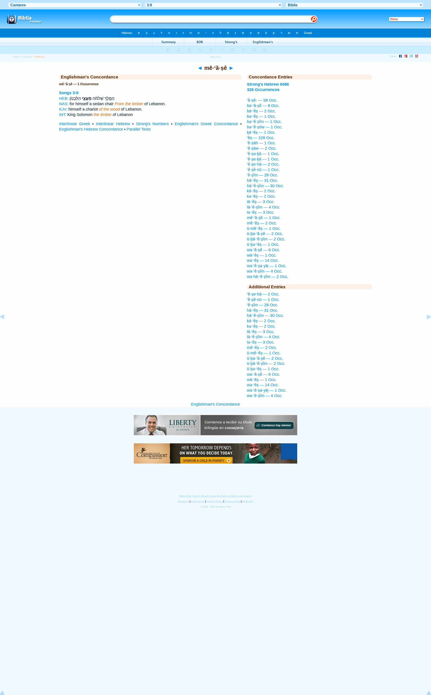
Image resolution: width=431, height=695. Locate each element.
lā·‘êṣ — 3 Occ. (261, 202)
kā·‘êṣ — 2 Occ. (261, 191)
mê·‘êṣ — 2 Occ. (262, 223)
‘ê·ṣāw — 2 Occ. (262, 148)
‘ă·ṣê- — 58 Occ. (262, 100)
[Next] (425, 327)
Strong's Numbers (152, 124)
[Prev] (5, 327)
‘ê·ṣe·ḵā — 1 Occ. (263, 159)
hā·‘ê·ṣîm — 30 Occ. (265, 186)
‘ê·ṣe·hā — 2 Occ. (263, 164)
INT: (62, 114)
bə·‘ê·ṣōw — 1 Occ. (264, 127)
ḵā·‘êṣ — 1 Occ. (261, 132)
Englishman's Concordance (215, 404)
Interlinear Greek (74, 124)
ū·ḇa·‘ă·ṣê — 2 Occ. (265, 233)
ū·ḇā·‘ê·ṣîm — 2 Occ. (266, 239)
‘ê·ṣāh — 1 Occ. (261, 143)
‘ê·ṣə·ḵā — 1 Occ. (263, 153)
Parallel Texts (139, 129)
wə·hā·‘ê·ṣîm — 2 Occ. (267, 276)
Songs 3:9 (68, 93)
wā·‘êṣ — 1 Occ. (262, 255)
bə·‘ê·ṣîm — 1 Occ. (264, 121)
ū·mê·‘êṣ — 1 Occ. (264, 228)
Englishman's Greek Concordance (206, 124)
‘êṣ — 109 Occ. (261, 137)
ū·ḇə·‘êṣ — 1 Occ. (263, 244)
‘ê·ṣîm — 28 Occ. (262, 175)
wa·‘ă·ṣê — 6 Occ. (263, 250)
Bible (16, 56)
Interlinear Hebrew (113, 124)
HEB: (63, 98)
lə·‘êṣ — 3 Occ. (261, 212)
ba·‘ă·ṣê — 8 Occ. (263, 105)
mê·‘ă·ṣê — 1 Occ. (264, 217)
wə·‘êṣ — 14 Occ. (263, 260)
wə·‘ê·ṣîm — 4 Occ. (264, 271)
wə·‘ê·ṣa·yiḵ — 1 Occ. (266, 266)
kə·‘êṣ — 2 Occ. (261, 196)
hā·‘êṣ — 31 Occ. (262, 180)
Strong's (27, 56)
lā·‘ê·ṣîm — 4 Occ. (263, 207)
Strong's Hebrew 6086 (268, 84)
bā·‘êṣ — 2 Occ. (261, 111)
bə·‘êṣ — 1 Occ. (261, 116)
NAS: (63, 104)
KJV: (63, 109)
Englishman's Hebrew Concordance (91, 129)
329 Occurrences (263, 89)
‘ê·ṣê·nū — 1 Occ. (263, 169)
